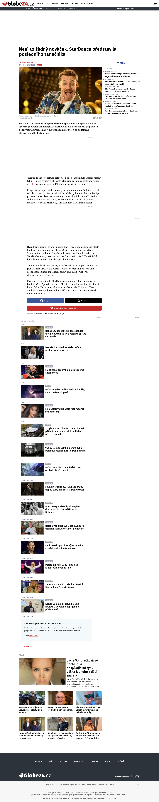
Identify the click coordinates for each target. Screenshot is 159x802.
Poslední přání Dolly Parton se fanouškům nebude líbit (61, 566)
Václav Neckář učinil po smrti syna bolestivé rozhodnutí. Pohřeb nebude (65, 449)
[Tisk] (100, 118)
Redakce (59, 785)
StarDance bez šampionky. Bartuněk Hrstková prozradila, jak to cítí (120, 90)
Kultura (74, 4)
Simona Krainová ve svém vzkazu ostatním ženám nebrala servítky (88, 710)
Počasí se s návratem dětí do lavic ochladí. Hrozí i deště (63, 469)
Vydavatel (74, 785)
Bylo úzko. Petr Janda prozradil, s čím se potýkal (60, 708)
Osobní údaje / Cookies (95, 785)
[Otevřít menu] (155, 3)
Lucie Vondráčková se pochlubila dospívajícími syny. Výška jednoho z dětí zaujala (82, 668)
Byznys (55, 4)
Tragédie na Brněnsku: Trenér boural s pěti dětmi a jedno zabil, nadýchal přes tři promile (65, 431)
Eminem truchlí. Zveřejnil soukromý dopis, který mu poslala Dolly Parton (65, 488)
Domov (40, 4)
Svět (47, 4)
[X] (97, 118)
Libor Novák (33, 636)
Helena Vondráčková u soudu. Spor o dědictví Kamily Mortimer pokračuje (64, 527)
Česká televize (48, 314)
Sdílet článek (122, 62)
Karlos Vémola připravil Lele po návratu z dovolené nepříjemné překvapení (62, 606)
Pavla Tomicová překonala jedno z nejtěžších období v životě (121, 75)
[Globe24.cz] (18, 3)
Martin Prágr (59, 314)
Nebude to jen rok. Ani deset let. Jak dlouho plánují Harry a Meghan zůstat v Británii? (65, 334)
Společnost (73, 9)
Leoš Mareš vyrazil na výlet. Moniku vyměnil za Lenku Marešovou (64, 547)
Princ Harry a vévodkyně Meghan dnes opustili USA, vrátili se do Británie (62, 509)
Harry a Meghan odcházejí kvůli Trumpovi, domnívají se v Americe (31, 735)
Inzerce (82, 785)
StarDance (38, 314)
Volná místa (109, 785)
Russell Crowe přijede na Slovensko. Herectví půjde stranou (31, 710)
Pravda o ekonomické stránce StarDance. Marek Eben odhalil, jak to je (122, 112)
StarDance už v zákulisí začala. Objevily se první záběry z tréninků (122, 83)
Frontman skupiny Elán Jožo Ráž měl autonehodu (64, 371)
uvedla (30, 184)
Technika (64, 4)
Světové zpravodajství (33, 9)
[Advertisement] (64, 155)
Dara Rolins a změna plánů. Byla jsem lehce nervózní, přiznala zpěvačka (60, 735)
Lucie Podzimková (26, 63)
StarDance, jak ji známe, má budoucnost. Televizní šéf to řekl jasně (122, 97)
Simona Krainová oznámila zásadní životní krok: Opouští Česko (64, 586)
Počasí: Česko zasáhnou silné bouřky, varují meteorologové (65, 391)
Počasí (90, 4)
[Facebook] (94, 118)
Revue (82, 4)
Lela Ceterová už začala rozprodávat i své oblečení (65, 410)
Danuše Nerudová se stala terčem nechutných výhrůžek (63, 349)
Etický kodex (49, 785)
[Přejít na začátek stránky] (138, 785)
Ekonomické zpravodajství (55, 9)
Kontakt (66, 785)
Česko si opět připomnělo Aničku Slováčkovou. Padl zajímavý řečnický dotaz (88, 735)
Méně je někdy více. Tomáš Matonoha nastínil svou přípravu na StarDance (120, 105)
